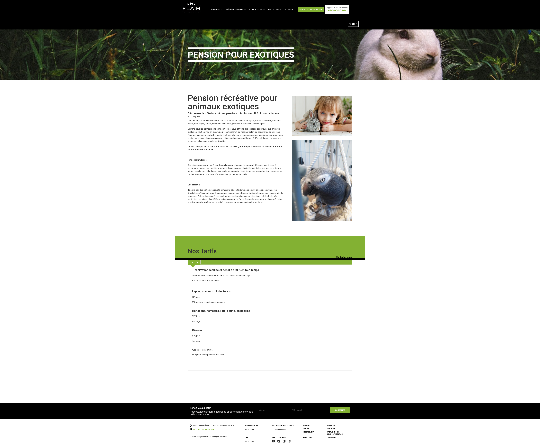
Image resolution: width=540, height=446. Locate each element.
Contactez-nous (344, 257)
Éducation (255, 9)
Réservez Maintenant (311, 9)
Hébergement (234, 9)
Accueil (306, 425)
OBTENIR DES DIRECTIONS (204, 429)
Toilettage (274, 9)
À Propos (216, 9)
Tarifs (194, 262)
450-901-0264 (249, 429)
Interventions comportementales (335, 433)
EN (353, 24)
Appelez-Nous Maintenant (337, 9)
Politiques (307, 437)
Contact (290, 9)
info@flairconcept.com (281, 429)
